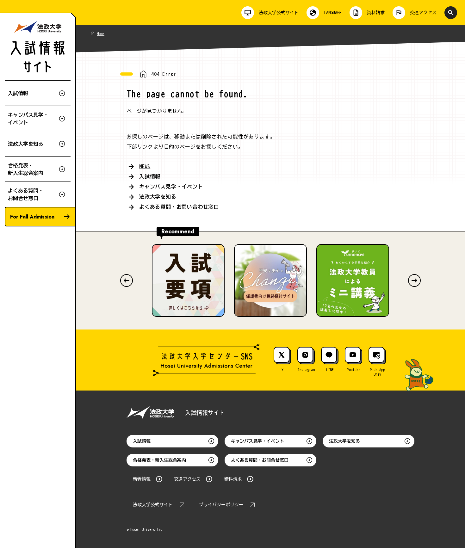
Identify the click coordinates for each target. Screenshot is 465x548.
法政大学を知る (158, 196)
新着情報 (142, 479)
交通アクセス (187, 479)
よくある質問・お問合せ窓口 (259, 460)
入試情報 (149, 176)
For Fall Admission (32, 216)
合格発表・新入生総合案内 (159, 460)
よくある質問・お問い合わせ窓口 (179, 206)
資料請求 (233, 479)
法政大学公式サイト (153, 504)
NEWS (144, 166)
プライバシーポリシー (221, 504)
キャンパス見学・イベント (171, 186)
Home (100, 33)
